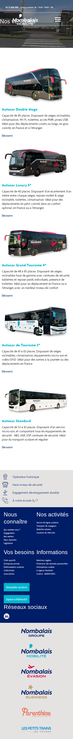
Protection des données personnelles (52, 563)
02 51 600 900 (12, 7)
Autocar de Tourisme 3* (21, 345)
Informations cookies (45, 567)
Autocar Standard (16, 421)
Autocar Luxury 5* (16, 185)
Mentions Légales (43, 560)
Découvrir (7, 135)
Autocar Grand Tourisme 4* (24, 265)
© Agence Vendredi (44, 570)
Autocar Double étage (19, 109)
